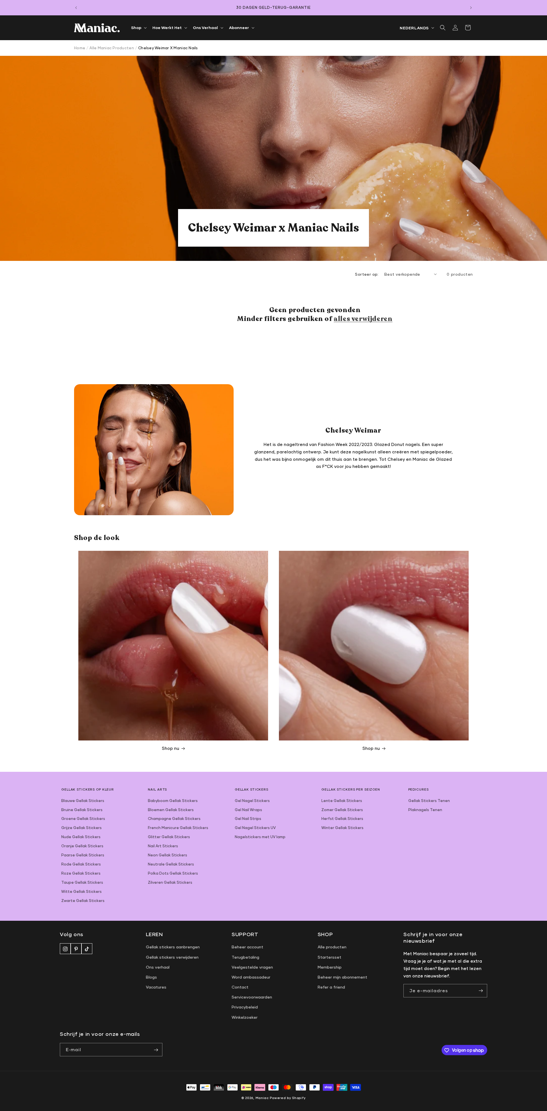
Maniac (262, 1098)
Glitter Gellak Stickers (169, 836)
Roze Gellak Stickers (81, 873)
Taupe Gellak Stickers (82, 882)
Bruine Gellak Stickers (82, 809)
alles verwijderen (363, 318)
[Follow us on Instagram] (65, 949)
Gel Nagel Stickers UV (255, 827)
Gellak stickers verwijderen (172, 957)
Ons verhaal (158, 967)
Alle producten (332, 947)
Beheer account (247, 947)
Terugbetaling (245, 957)
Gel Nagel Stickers (252, 800)
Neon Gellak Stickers (167, 855)
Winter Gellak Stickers (342, 827)
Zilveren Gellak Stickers (170, 882)
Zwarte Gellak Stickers (83, 900)
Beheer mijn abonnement (342, 977)
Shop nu (170, 748)
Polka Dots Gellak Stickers (173, 873)
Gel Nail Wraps (248, 809)
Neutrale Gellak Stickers (171, 864)
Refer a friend (331, 987)
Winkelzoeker (245, 1017)
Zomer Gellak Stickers (342, 809)
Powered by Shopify (288, 1098)
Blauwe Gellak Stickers (82, 800)
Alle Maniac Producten (111, 48)
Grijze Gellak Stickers (81, 827)
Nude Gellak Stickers (81, 836)
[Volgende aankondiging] (471, 7)
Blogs (151, 977)
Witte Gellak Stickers (81, 891)
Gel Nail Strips (248, 818)
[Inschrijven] (480, 990)
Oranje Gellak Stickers (82, 846)
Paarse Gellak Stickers (82, 855)
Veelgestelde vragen (252, 967)
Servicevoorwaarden (252, 997)
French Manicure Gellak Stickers (178, 827)
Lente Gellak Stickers (341, 800)
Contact (240, 987)
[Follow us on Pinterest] (76, 949)
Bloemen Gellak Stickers (171, 809)
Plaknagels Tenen (425, 809)
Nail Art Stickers (163, 846)
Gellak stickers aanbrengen (173, 947)
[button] (138, 28)
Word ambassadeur (251, 977)
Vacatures (156, 987)
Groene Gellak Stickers (83, 818)
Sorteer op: (366, 274)
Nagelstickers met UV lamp (260, 836)
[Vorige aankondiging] (76, 7)
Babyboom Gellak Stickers (173, 800)
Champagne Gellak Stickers (174, 818)
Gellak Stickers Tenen (429, 800)
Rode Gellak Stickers (81, 864)
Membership (330, 967)
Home (79, 48)
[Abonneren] (156, 1050)
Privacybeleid (245, 1007)
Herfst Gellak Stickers (342, 818)
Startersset (329, 957)
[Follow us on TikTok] (87, 949)
